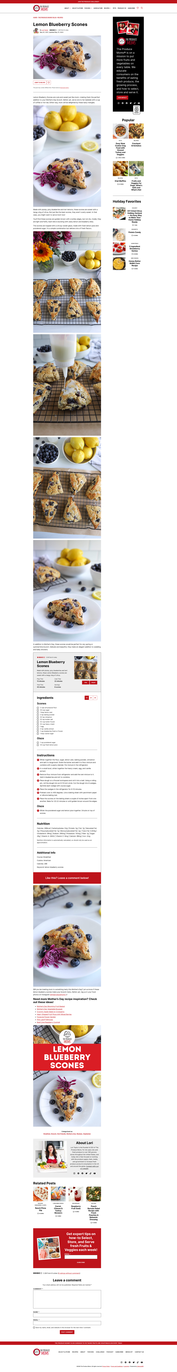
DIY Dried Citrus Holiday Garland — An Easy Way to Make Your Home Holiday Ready (134, 216)
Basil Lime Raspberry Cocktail (48, 1022)
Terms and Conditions (117, 1366)
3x (95, 698)
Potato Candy (135, 232)
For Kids (87, 8)
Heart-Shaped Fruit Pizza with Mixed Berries (54, 1014)
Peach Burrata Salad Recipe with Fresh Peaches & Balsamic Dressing (94, 1213)
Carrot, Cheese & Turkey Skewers (58, 1209)
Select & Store (77, 8)
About (66, 8)
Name (36, 1312)
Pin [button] (86, 682)
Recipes (107, 8)
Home (35, 17)
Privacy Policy (106, 1366)
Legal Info (126, 1366)
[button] (38, 657)
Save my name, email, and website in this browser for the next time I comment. (63, 1327)
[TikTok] (90, 1173)
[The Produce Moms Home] (41, 8)
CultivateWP (140, 1366)
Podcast (110, 1352)
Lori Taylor (45, 30)
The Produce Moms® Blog (47, 17)
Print (93, 682)
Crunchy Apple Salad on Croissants (50, 1012)
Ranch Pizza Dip (40, 1209)
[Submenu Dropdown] (70, 8)
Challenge (100, 1352)
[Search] (142, 8)
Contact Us (139, 1352)
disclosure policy (64, 87)
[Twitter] (86, 1173)
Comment (38, 1289)
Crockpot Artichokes (136, 144)
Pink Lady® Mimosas (45, 1020)
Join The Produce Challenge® (88, 1)
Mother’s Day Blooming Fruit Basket (51, 1006)
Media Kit (129, 1352)
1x (87, 698)
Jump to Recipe (39, 82)
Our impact (122, 97)
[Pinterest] (78, 1173)
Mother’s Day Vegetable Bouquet (50, 1009)
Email (68, 1254)
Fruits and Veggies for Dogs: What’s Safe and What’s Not (136, 185)
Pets (114, 8)
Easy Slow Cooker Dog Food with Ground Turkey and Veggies (120, 149)
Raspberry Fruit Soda (76, 1207)
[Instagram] (74, 1173)
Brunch (53, 1134)
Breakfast (47, 1134)
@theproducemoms (57, 995)
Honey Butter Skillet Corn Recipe (135, 263)
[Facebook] (82, 1173)
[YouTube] (95, 1173)
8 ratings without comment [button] (69, 1273)
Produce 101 (122, 8)
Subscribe (131, 8)
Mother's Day (71, 1134)
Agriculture (98, 8)
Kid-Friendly (61, 1134)
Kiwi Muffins (120, 181)
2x (91, 698)
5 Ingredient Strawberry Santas (134, 248)
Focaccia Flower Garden (46, 1017)
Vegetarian (87, 1134)
